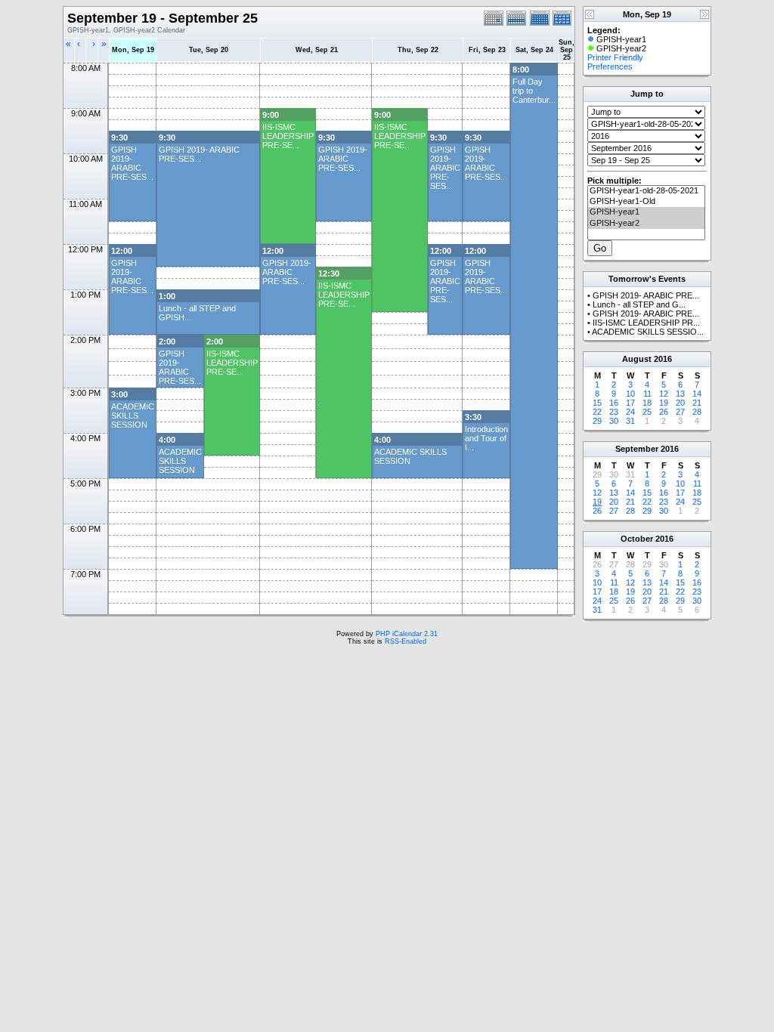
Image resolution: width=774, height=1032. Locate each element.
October (637, 538)
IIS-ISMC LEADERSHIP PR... (646, 322)
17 (630, 402)
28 (696, 411)
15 (597, 402)
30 (613, 420)
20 (680, 402)
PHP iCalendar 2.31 (407, 634)
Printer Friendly (615, 57)
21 (696, 402)
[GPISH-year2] (646, 223)
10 (630, 393)
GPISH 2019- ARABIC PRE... (646, 295)
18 (647, 402)
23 (613, 411)
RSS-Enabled (405, 641)
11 (647, 393)
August (637, 358)
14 (696, 393)
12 (663, 393)
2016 (663, 358)
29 (597, 420)
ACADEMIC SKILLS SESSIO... (648, 331)
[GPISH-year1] (646, 212)
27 (680, 411)
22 (597, 411)
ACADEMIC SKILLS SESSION (132, 415)
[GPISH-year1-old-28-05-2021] (646, 191)
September (636, 448)
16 (613, 402)
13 (680, 393)
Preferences (610, 66)
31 (630, 420)
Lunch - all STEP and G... (639, 304)
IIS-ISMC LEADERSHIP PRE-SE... (288, 136)
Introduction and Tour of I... (486, 438)
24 (630, 411)
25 (647, 411)
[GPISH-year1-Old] (646, 201)
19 (663, 402)
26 (663, 411)
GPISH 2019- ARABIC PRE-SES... (132, 163)
